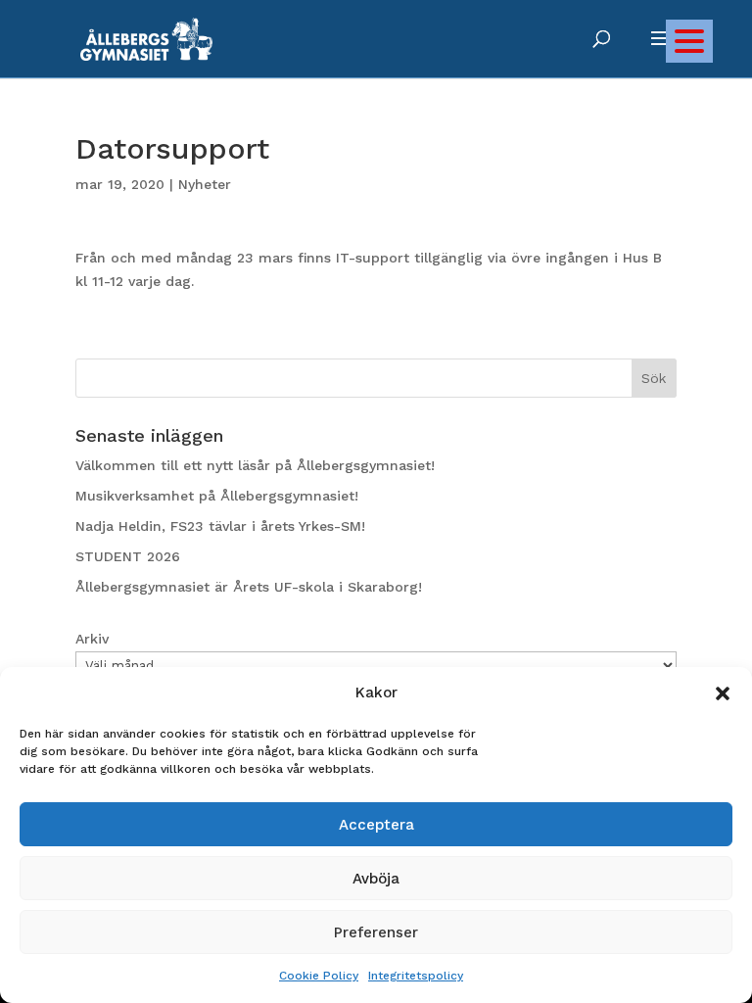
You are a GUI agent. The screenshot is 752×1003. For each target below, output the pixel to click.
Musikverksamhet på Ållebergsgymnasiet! (216, 495)
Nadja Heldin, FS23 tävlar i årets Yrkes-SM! (220, 526)
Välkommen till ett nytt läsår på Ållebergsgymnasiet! (255, 465)
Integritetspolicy (415, 975)
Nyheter (204, 184)
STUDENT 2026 (127, 556)
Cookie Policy (318, 975)
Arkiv (92, 638)
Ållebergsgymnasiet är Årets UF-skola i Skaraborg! (248, 587)
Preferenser (376, 932)
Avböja (376, 878)
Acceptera (376, 825)
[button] (722, 693)
